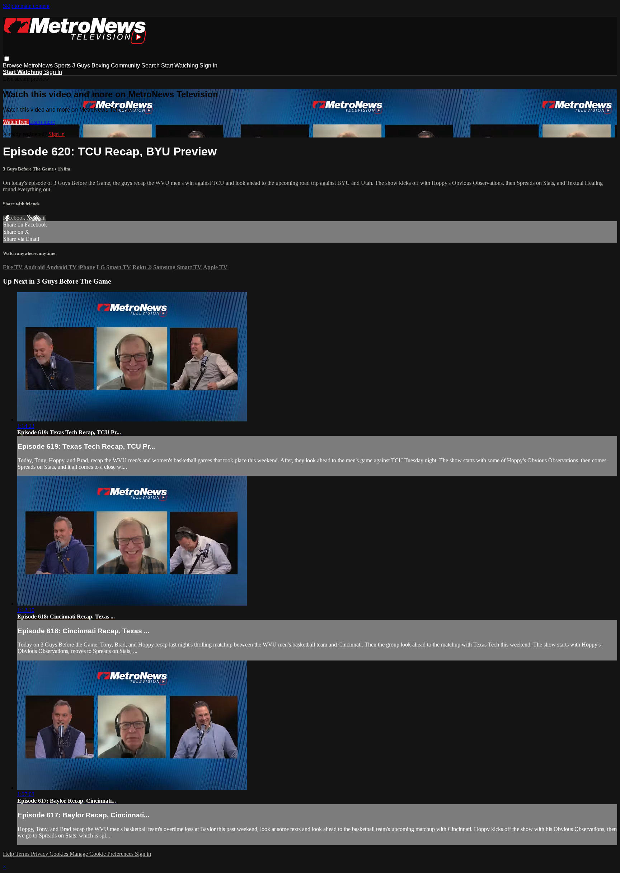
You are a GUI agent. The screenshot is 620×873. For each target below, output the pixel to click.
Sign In (53, 72)
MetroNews (39, 65)
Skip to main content (26, 6)
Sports (63, 65)
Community (126, 65)
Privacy (40, 854)
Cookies (60, 854)
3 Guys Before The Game (29, 169)
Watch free (16, 122)
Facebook (15, 218)
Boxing (101, 65)
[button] (6, 58)
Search (151, 65)
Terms (23, 854)
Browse (13, 65)
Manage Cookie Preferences (102, 854)
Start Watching (180, 65)
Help (9, 854)
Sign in (208, 65)
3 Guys (81, 65)
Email (39, 218)
